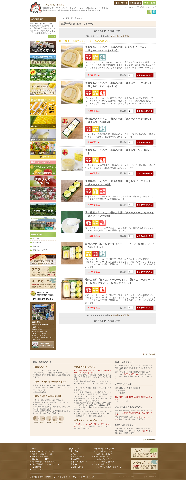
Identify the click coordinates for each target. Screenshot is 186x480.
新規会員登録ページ (102, 456)
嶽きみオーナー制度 (40, 459)
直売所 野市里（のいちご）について (47, 464)
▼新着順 (125, 36)
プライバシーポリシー (71, 477)
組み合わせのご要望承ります (44, 462)
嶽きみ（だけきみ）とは (47, 156)
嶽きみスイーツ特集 (40, 456)
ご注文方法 (36, 467)
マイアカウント (121, 3)
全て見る (36, 238)
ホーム (61, 18)
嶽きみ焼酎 (37, 242)
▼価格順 (114, 36)
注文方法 (130, 7)
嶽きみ (73, 454)
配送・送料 (152, 7)
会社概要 (36, 340)
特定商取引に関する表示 (104, 449)
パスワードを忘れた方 (105, 462)
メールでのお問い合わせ (42, 337)
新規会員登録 (135, 3)
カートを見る (149, 3)
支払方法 (140, 7)
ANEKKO (134, 477)
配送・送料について (104, 454)
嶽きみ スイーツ (81, 18)
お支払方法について (104, 451)
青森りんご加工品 (40, 250)
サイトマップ (88, 477)
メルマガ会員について (103, 464)
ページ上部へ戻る (149, 354)
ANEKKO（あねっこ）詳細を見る (52, 36)
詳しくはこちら (40, 392)
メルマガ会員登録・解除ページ (109, 467)
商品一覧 (69, 18)
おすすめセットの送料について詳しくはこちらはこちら (84, 41)
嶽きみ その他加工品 (79, 462)
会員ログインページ (104, 459)
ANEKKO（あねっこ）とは (43, 451)
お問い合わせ (45, 477)
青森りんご (37, 246)
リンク (56, 477)
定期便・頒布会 (77, 467)
